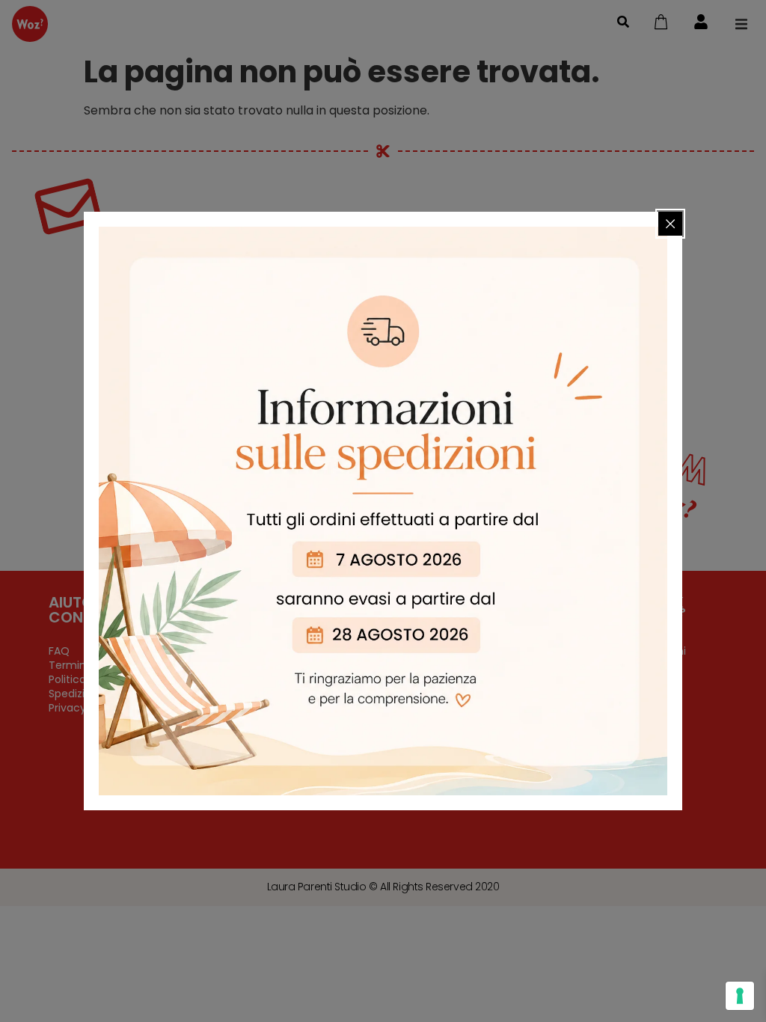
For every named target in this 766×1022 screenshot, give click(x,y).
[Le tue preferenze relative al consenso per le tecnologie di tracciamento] (740, 996)
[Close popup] (670, 224)
